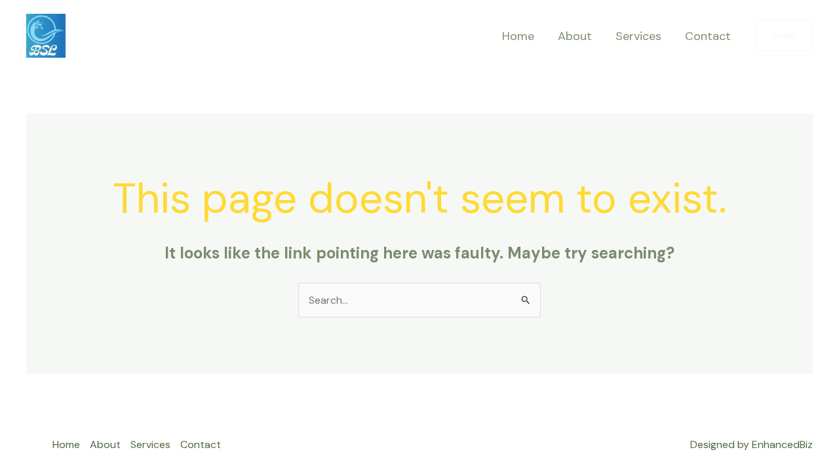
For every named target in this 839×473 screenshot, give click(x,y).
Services (638, 36)
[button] (784, 35)
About (575, 36)
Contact (708, 36)
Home (518, 36)
